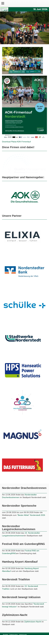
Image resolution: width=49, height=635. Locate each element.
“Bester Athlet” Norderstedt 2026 (31, 515)
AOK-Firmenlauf (24, 142)
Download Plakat (9, 142)
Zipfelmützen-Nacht (32, 622)
